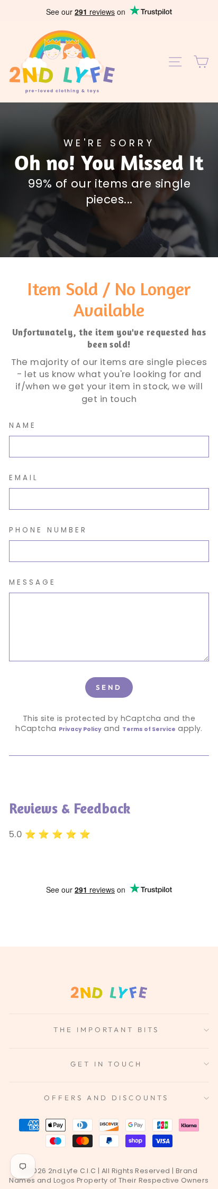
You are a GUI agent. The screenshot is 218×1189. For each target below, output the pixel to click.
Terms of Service (149, 729)
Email (24, 478)
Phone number (48, 530)
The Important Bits (106, 1029)
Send (109, 687)
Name (23, 425)
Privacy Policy (80, 729)
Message (32, 582)
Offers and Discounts (106, 1097)
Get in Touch (106, 1064)
